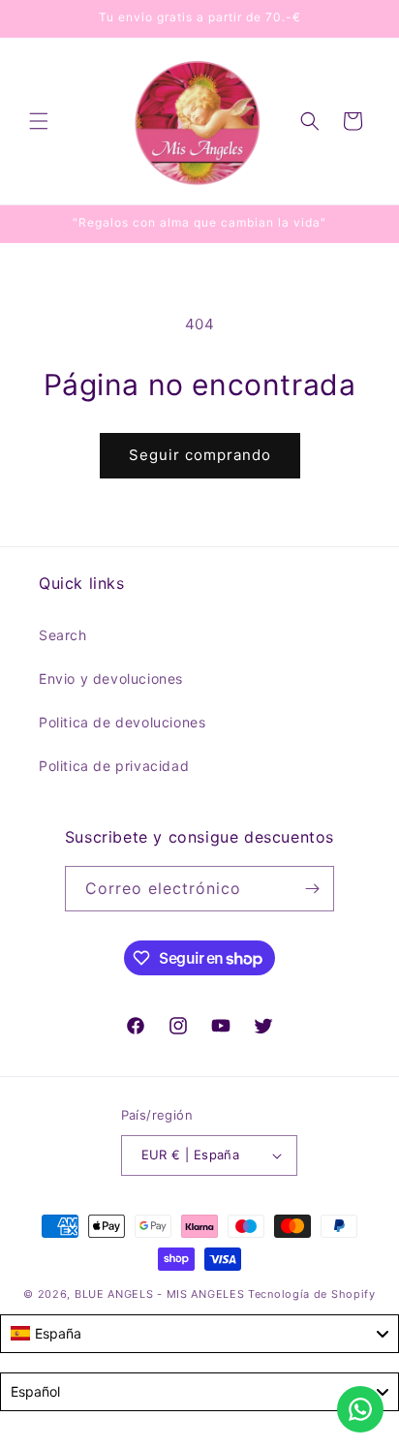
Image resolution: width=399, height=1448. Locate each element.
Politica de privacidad (114, 765)
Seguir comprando (200, 455)
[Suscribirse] (312, 888)
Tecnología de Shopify (312, 1294)
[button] (38, 121)
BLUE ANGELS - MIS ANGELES (160, 1294)
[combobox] (199, 1333)
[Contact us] (360, 1409)
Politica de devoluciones (122, 722)
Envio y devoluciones (111, 678)
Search (63, 635)
